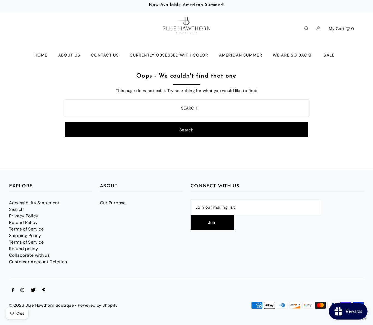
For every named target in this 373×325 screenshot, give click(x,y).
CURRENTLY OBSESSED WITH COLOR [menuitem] (169, 55)
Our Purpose (113, 203)
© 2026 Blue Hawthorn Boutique (41, 305)
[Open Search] (306, 28)
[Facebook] (13, 290)
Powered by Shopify (98, 305)
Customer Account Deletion (38, 262)
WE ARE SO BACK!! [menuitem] (293, 55)
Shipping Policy (25, 235)
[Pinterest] (43, 290)
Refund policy (23, 249)
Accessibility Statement (34, 203)
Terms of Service (26, 229)
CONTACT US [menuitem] (105, 55)
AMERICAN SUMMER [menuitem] (240, 55)
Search (16, 209)
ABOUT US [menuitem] (69, 55)
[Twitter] (33, 290)
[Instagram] (22, 290)
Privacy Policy (23, 216)
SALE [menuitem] (329, 55)
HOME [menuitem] (41, 55)
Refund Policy (23, 222)
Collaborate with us (29, 255)
